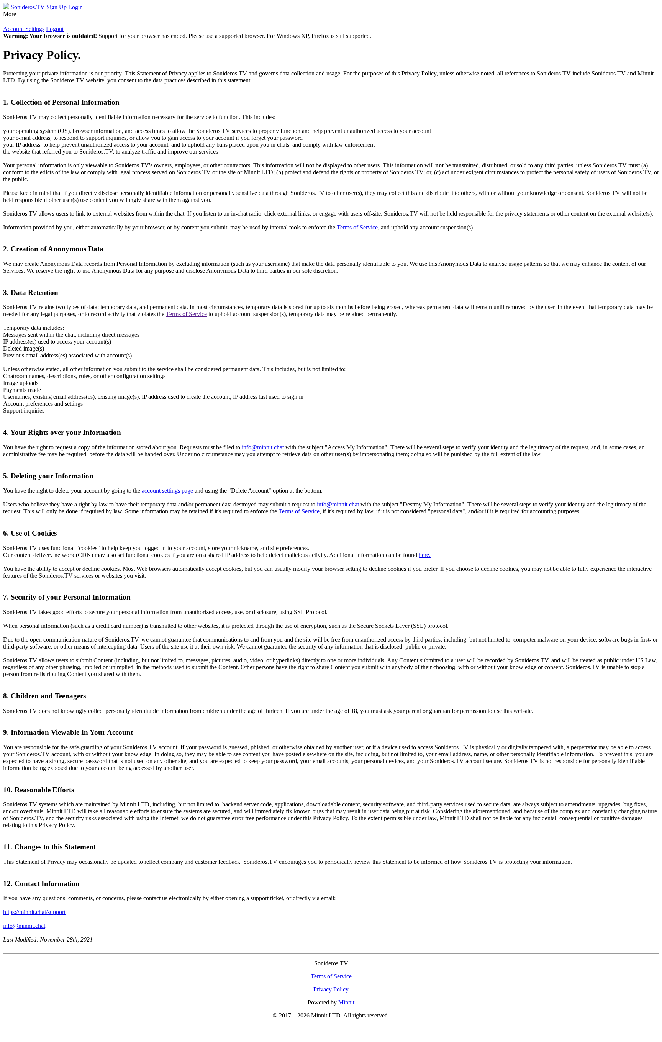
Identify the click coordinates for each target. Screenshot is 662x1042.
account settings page (167, 490)
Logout (55, 29)
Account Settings (23, 29)
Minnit (346, 1002)
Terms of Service (357, 227)
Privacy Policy (331, 989)
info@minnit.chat (263, 447)
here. (425, 555)
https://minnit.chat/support (34, 912)
